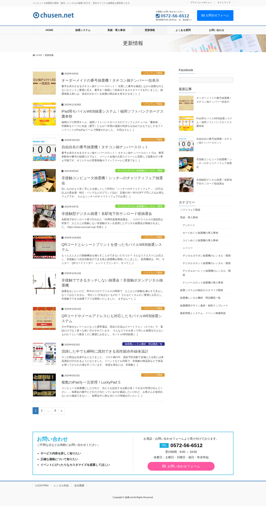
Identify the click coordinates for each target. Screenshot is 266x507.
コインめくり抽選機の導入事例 (200, 240)
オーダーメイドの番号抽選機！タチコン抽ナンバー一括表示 (110, 80)
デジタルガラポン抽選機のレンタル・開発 (140, 170)
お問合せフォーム (217, 15)
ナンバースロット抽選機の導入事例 (203, 282)
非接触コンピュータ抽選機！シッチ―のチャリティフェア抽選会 (214, 163)
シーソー (188, 248)
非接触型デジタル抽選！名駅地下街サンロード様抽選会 (107, 214)
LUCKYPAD (41, 485)
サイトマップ (224, 2)
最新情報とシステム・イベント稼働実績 (203, 313)
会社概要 (79, 485)
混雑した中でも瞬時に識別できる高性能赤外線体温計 (105, 351)
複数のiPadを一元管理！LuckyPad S (91, 382)
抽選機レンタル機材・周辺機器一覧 (143, 344)
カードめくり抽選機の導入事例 (200, 232)
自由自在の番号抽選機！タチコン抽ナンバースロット (105, 147)
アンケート (189, 225)
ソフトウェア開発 (152, 73)
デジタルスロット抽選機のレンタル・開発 (207, 263)
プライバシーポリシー (201, 2)
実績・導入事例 (189, 217)
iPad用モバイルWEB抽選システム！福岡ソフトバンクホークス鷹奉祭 (214, 122)
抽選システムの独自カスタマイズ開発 (201, 290)
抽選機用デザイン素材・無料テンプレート (204, 305)
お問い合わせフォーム (183, 466)
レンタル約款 (61, 485)
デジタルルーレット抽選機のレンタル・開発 (207, 272)
